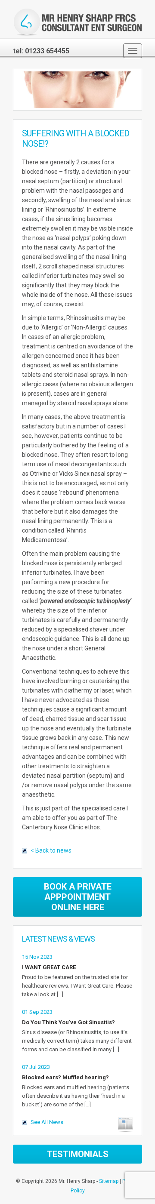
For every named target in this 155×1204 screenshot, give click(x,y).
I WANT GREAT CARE (49, 967)
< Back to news (51, 850)
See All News (47, 1122)
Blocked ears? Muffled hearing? (65, 1077)
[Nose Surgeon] (77, 22)
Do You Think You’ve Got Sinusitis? (68, 1022)
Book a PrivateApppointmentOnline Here (78, 896)
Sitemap (108, 1181)
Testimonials (77, 1154)
